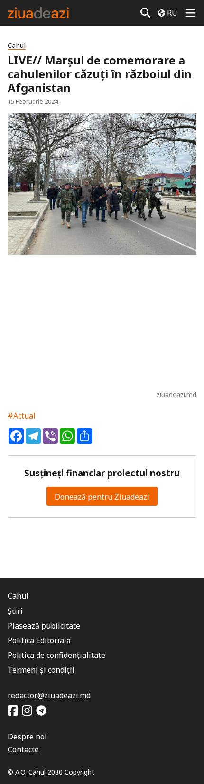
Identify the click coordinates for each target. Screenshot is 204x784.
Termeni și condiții (41, 670)
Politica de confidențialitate (56, 655)
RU (172, 13)
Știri (15, 611)
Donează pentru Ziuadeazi (102, 497)
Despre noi (27, 736)
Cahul (17, 45)
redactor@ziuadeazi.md (49, 695)
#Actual (22, 415)
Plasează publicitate (44, 625)
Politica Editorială (39, 640)
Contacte (23, 749)
